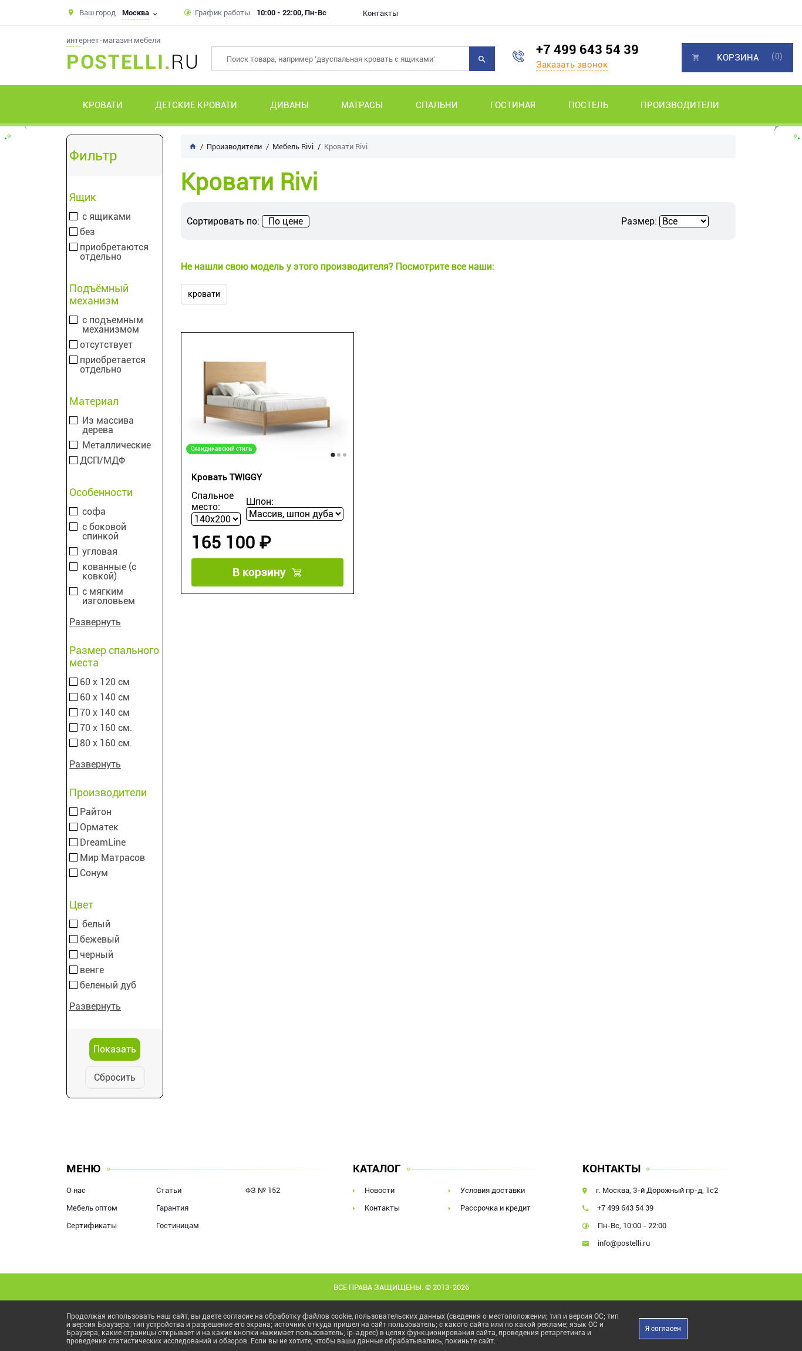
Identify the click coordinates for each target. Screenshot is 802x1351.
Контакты (380, 13)
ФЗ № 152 (262, 1190)
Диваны (289, 105)
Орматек (99, 827)
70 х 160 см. (106, 728)
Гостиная (512, 105)
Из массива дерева (108, 425)
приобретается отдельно (113, 365)
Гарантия (172, 1208)
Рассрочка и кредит (495, 1208)
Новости (380, 1190)
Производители (680, 105)
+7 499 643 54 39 (587, 49)
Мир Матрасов (112, 858)
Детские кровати (196, 105)
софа (94, 512)
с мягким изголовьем (108, 596)
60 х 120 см (105, 682)
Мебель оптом (91, 1208)
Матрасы (362, 105)
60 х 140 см (105, 697)
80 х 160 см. (106, 743)
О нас (76, 1190)
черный (96, 955)
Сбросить (115, 1077)
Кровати (103, 105)
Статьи (168, 1190)
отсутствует (106, 345)
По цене (285, 221)
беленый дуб (108, 985)
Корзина (738, 57)
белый (96, 924)
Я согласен (663, 1329)
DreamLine (103, 842)
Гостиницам (177, 1225)
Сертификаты (91, 1225)
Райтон (96, 812)
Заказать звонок (572, 64)
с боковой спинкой (104, 531)
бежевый (100, 939)
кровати (204, 294)
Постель (588, 105)
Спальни (437, 105)
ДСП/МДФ (102, 460)
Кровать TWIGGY (226, 477)
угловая (99, 552)
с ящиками (106, 217)
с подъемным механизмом (112, 325)
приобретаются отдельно (114, 252)
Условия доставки (492, 1190)
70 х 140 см (105, 713)
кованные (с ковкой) (109, 571)
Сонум (94, 873)
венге (92, 970)
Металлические (116, 445)
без (87, 232)
